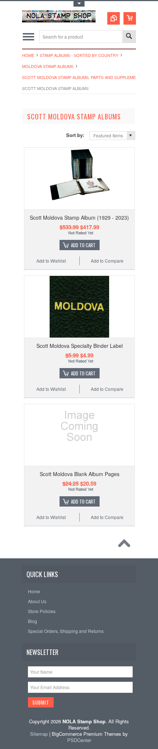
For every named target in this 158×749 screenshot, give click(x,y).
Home (28, 55)
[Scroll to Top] (126, 545)
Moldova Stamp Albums (47, 66)
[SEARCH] (129, 36)
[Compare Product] (113, 18)
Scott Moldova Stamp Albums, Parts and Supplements (83, 77)
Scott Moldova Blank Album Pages (79, 474)
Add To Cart (83, 245)
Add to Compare (107, 261)
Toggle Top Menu (79, 4)
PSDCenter (79, 740)
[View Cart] (129, 18)
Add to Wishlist (51, 261)
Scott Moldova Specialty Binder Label (79, 345)
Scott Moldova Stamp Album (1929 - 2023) (79, 217)
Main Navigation (28, 36)
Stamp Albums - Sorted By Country (79, 55)
